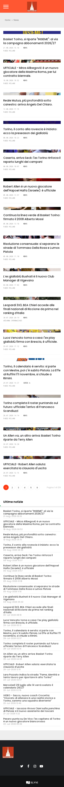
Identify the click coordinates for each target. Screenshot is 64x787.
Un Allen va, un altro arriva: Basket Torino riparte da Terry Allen (32, 438)
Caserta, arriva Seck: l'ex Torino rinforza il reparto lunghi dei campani (32, 160)
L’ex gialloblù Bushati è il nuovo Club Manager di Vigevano (28, 278)
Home (8, 20)
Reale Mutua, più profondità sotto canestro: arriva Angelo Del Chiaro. (28, 102)
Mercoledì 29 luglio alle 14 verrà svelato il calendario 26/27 (28, 686)
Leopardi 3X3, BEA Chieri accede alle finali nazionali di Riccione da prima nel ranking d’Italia (30, 309)
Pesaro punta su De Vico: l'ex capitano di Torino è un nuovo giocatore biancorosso (31, 720)
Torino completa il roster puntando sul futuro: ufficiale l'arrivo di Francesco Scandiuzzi (30, 407)
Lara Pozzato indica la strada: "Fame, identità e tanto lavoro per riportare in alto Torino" (31, 676)
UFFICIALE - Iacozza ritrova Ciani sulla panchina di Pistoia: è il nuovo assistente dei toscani (31, 710)
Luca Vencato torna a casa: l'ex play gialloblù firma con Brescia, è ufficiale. (30, 340)
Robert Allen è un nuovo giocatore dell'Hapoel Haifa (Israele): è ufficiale (29, 188)
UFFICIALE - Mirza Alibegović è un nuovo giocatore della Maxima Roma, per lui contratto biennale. (30, 72)
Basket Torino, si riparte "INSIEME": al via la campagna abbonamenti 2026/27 (30, 41)
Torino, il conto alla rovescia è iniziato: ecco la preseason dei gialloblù (30, 131)
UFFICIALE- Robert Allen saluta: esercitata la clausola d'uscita (24, 466)
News (16, 20)
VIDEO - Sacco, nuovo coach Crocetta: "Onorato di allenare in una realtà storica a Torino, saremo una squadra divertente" (29, 698)
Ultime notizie (13, 502)
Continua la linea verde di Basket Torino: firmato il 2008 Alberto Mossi (31, 217)
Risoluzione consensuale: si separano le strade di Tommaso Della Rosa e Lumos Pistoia (31, 248)
